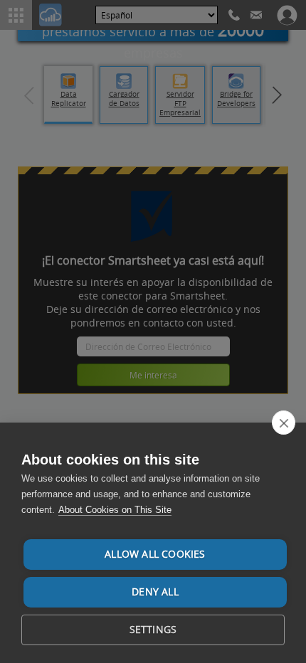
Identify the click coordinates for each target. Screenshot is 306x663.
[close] (283, 422)
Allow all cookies (155, 554)
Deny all (155, 591)
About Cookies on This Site (115, 509)
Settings (153, 629)
